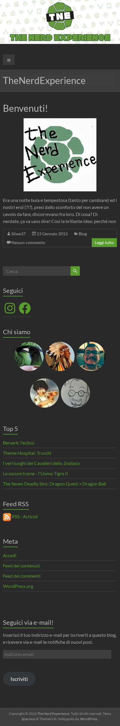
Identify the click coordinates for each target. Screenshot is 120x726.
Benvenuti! (25, 108)
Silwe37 (18, 233)
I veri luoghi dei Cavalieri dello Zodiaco (41, 463)
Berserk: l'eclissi (18, 442)
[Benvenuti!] (60, 121)
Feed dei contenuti (21, 565)
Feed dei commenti (21, 576)
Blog (83, 233)
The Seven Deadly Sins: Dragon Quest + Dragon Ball (54, 483)
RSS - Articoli (24, 516)
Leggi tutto (104, 242)
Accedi (9, 555)
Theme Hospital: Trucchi (27, 453)
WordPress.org (18, 586)
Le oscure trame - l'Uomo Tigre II (35, 473)
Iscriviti (19, 679)
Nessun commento (28, 242)
